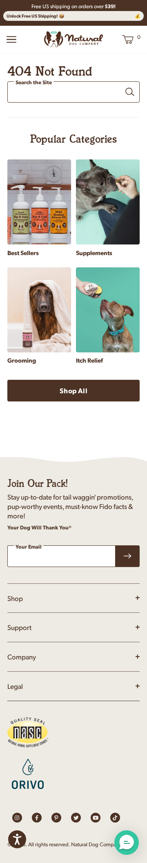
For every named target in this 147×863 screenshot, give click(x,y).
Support (19, 627)
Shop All (73, 390)
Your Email (29, 546)
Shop (15, 598)
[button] (126, 842)
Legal (15, 685)
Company (21, 656)
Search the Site (34, 82)
